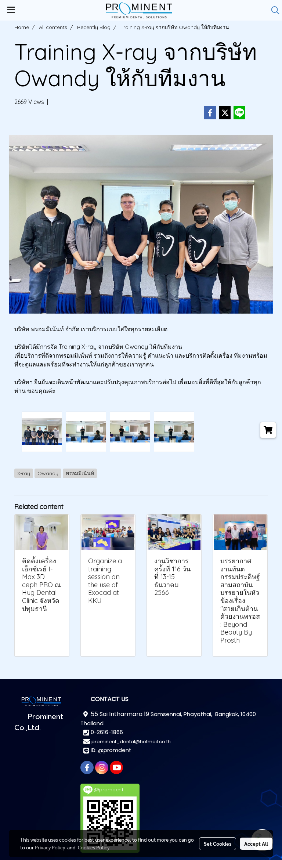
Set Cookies (217, 843)
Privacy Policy (50, 847)
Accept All (256, 843)
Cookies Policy (93, 847)
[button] (272, 10)
